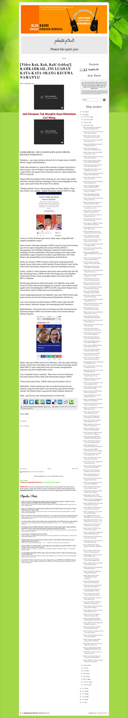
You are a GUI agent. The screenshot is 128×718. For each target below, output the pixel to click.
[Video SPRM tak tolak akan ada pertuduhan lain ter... (93, 611)
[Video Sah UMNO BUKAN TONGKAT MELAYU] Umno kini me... (92, 254)
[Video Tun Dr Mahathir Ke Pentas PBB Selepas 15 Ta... (93, 408)
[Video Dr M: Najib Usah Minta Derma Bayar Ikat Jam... (92, 627)
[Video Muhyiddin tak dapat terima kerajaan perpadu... (91, 279)
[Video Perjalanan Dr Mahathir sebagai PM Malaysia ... (92, 572)
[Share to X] (24, 414)
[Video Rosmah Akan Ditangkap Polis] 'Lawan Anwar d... (92, 404)
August (85, 665)
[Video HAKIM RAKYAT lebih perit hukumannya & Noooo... (93, 504)
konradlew (48, 476)
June (84, 671)
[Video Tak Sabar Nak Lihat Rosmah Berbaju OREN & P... (92, 337)
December (86, 117)
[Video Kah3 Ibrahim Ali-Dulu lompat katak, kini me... (91, 375)
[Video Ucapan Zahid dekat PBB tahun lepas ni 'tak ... (92, 153)
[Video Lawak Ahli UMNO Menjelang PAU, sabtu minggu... (93, 450)
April (84, 676)
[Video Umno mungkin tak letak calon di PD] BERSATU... (92, 483)
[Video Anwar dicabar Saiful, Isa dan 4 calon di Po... (92, 178)
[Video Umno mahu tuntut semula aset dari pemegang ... (93, 132)
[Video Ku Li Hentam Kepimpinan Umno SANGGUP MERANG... (93, 500)
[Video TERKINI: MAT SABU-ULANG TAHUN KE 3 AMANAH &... (92, 546)
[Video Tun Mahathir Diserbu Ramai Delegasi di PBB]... (91, 186)
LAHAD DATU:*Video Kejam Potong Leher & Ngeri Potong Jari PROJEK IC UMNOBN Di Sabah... (49, 560)
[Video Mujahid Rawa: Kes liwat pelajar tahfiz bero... (92, 396)
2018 (83, 114)
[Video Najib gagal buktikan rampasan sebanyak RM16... (91, 194)
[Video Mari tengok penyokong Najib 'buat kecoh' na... (92, 644)
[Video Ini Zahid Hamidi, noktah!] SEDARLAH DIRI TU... (93, 145)
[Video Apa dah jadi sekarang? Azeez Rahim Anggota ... (92, 333)
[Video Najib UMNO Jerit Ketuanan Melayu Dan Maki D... (93, 446)
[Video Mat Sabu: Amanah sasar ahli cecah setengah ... (92, 537)
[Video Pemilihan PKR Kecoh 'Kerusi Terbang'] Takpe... (91, 475)
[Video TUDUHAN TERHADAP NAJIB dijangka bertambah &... (92, 619)
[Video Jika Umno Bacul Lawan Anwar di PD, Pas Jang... (92, 458)
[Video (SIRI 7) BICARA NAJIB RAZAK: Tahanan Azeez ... (92, 211)
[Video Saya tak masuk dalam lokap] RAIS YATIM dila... (92, 640)
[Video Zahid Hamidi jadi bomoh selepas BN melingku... (92, 606)
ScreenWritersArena (102, 713)
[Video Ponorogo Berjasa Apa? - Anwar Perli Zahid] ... (92, 190)
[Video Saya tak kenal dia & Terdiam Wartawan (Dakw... (91, 594)
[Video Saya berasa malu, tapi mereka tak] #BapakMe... (92, 656)
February (86, 682)
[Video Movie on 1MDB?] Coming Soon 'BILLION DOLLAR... (93, 224)
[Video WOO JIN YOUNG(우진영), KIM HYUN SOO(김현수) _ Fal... (92, 520)
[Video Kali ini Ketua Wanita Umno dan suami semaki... (93, 631)
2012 (83, 702)
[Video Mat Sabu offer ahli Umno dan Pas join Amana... (93, 541)
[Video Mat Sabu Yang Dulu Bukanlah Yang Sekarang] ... (92, 317)
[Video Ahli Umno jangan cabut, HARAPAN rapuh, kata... (92, 170)
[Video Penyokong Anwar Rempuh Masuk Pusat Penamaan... (93, 174)
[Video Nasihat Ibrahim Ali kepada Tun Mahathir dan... (93, 362)
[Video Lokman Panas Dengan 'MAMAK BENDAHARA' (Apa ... (92, 648)
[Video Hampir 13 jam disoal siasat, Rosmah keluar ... (93, 325)
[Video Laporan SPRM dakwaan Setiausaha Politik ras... (92, 346)
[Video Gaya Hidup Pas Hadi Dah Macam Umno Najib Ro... (92, 400)
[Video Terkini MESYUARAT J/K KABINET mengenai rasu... (92, 602)
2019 (83, 112)
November (86, 119)
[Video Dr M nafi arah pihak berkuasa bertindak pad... (91, 582)
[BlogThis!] (23, 414)
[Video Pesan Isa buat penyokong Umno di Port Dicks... (93, 157)
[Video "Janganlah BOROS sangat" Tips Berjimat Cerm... (93, 300)
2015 (83, 694)
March (85, 679)
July (84, 668)
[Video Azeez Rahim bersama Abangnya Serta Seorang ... (92, 283)
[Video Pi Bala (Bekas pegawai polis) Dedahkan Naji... (92, 487)
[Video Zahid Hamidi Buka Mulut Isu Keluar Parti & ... (92, 249)
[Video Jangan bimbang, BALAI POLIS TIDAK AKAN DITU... (92, 161)
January (85, 685)
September (86, 125)
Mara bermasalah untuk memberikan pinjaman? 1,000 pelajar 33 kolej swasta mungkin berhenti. (49, 516)
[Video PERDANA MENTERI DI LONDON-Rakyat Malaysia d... (92, 437)
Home (64, 58)
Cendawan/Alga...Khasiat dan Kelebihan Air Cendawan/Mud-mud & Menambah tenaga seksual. (49, 521)
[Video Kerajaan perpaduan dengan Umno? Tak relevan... (92, 262)
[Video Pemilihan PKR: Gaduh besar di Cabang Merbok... (91, 551)
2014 (83, 696)
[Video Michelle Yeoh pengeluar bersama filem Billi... (92, 219)
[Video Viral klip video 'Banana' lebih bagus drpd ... (92, 598)
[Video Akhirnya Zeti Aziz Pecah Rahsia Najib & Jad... (92, 555)
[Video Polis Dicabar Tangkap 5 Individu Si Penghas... (92, 379)
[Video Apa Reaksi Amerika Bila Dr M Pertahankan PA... (93, 182)
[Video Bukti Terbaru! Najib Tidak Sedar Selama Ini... (93, 462)
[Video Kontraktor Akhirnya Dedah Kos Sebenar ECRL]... (92, 470)
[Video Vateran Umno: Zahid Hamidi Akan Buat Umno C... (92, 136)
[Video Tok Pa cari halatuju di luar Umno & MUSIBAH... (93, 636)
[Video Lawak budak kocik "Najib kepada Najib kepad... (92, 563)
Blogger (61, 476)
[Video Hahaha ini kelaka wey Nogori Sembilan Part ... (92, 425)
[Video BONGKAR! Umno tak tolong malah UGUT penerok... (92, 232)
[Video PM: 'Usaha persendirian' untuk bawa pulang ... (92, 296)
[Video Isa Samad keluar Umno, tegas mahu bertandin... (92, 240)
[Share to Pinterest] (28, 414)
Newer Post (23, 469)
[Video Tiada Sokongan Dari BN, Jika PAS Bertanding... (92, 387)
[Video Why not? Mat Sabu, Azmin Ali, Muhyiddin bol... (93, 371)
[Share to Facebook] (26, 414)
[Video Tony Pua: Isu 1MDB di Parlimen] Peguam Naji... (91, 615)
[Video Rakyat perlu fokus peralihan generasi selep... (91, 308)
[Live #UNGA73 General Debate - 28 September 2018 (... (93, 207)
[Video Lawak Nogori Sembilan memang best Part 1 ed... (92, 454)
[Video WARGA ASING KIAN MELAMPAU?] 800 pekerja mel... (93, 516)
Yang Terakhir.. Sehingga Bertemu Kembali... (34, 534)
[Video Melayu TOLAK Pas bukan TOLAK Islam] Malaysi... (92, 491)
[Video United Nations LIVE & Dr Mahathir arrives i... (92, 215)
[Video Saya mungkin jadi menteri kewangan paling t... (93, 244)
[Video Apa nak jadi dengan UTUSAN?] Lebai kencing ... (91, 267)
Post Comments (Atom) (37, 472)
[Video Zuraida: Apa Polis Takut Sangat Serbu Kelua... (92, 479)
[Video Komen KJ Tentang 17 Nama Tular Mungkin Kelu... (91, 559)
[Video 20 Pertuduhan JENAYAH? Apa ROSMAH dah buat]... (93, 533)
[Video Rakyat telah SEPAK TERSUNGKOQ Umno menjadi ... (93, 495)
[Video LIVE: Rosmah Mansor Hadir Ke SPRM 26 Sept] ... (91, 350)
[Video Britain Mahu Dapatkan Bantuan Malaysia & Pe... (92, 128)
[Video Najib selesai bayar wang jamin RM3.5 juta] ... (92, 228)
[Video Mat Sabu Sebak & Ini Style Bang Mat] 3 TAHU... (91, 590)
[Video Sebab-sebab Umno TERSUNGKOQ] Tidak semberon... (91, 577)
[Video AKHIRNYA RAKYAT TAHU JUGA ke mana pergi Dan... (93, 304)
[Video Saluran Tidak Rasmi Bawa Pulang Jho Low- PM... (93, 275)
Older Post (75, 469)
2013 (83, 699)
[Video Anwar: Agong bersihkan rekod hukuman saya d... (92, 165)
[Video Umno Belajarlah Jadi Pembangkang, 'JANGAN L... (92, 416)
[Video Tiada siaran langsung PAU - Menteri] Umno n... (93, 271)
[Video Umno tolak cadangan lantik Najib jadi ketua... (92, 421)
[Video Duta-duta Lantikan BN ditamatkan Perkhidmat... (92, 586)
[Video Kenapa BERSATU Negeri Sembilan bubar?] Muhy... (92, 287)
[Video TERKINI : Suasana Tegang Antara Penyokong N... (93, 661)
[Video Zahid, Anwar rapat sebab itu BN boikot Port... (92, 366)
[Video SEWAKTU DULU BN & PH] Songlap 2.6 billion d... (93, 623)
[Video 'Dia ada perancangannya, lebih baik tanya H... (93, 568)
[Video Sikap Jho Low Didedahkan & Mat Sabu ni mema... (93, 312)
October (86, 122)
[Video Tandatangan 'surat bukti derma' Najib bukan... (92, 512)
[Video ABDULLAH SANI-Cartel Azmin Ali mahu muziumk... (92, 508)
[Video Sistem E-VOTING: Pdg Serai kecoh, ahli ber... (92, 529)
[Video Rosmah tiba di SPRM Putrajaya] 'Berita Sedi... (91, 354)
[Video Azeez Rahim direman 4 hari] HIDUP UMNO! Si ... (92, 342)
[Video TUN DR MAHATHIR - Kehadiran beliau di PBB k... (91, 292)
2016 (83, 691)
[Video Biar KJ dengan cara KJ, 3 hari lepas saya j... (92, 652)
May (84, 673)
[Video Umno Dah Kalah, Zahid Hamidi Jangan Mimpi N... (92, 258)
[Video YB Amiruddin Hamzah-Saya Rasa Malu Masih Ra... (92, 441)
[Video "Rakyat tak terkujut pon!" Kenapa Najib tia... (93, 321)
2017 (83, 688)
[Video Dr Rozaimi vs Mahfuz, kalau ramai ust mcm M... (91, 358)
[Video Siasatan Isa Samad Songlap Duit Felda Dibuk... (91, 236)
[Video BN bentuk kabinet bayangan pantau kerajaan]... (92, 329)
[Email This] (21, 414)
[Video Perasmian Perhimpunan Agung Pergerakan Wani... (92, 203)
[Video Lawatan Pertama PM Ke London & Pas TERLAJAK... (92, 466)
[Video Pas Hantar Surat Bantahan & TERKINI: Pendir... (92, 149)
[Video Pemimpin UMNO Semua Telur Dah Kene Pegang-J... (92, 433)
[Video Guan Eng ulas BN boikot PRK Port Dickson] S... (92, 391)
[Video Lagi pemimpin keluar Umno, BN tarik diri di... (91, 412)
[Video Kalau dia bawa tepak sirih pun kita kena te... (93, 140)
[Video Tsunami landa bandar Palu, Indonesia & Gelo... (93, 199)
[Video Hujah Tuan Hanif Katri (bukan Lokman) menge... (92, 525)
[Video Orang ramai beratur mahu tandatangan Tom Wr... (93, 383)
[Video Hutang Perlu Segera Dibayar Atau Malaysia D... (91, 429)
